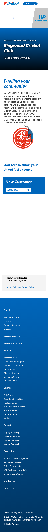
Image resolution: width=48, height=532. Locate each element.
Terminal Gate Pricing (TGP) (16, 459)
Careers (7, 329)
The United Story (11, 317)
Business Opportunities (14, 407)
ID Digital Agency (11, 524)
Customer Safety (11, 377)
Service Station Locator (14, 343)
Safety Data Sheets (12, 466)
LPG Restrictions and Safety (16, 470)
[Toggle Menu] (43, 4)
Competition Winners (13, 474)
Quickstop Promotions (14, 365)
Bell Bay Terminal (11, 440)
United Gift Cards (11, 381)
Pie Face (7, 321)
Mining (7, 418)
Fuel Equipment (11, 403)
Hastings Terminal (12, 436)
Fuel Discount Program (14, 362)
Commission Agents (13, 325)
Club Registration (11, 373)
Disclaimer (29, 513)
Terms (6, 513)
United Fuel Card (11, 414)
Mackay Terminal (11, 444)
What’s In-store (11, 358)
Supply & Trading (11, 433)
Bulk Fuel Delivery (12, 411)
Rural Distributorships (13, 399)
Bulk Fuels (8, 395)
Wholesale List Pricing (13, 462)
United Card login (30, 4)
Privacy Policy (17, 513)
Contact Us (9, 488)
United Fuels (9, 369)
